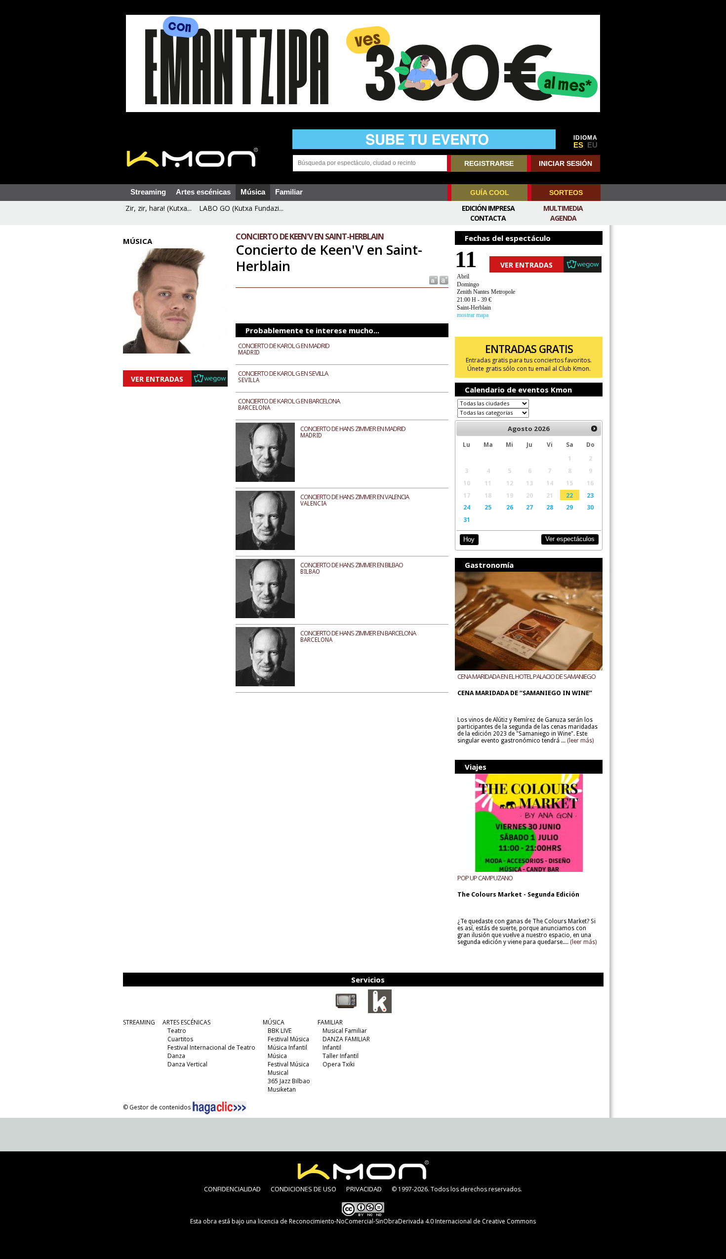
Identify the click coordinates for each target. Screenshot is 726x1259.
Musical (278, 1072)
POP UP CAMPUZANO (485, 877)
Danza (176, 1056)
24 (466, 507)
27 (529, 507)
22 (569, 495)
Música (253, 192)
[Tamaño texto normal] (433, 279)
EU (592, 145)
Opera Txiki (339, 1064)
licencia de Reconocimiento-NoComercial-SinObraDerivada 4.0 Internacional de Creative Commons (397, 1221)
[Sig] (594, 428)
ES (578, 145)
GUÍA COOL (489, 193)
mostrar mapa (472, 315)
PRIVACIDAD (364, 1188)
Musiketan (282, 1089)
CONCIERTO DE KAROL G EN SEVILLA (283, 373)
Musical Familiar (345, 1030)
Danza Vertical (187, 1064)
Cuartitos (180, 1039)
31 (466, 519)
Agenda (563, 218)
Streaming (148, 192)
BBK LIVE (279, 1030)
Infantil (332, 1047)
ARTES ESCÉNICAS (186, 1022)
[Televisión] (346, 1011)
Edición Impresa (488, 208)
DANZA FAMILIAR (346, 1039)
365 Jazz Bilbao (289, 1081)
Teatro (176, 1030)
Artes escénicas (203, 192)
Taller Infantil (341, 1056)
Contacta (488, 218)
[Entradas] (380, 1011)
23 (590, 495)
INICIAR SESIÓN (565, 163)
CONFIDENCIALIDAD (232, 1188)
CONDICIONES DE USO (303, 1188)
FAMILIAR (330, 1022)
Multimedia (563, 208)
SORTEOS (566, 193)
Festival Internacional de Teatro (211, 1047)
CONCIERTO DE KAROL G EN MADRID (283, 345)
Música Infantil (287, 1047)
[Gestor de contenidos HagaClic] (219, 1108)
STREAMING (139, 1022)
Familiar (289, 192)
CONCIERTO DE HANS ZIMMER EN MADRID (352, 428)
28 (549, 507)
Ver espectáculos (570, 539)
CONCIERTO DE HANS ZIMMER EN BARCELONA (358, 633)
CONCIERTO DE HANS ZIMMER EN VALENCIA (354, 496)
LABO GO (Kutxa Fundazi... (241, 208)
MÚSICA (273, 1022)
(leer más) (580, 740)
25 (487, 507)
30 (590, 507)
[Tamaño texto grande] (443, 279)
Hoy (469, 539)
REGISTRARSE (489, 163)
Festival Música (288, 1039)
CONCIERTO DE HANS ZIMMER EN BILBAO (351, 564)
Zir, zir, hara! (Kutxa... (158, 208)
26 (509, 507)
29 (569, 507)
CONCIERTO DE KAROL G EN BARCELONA (289, 400)
